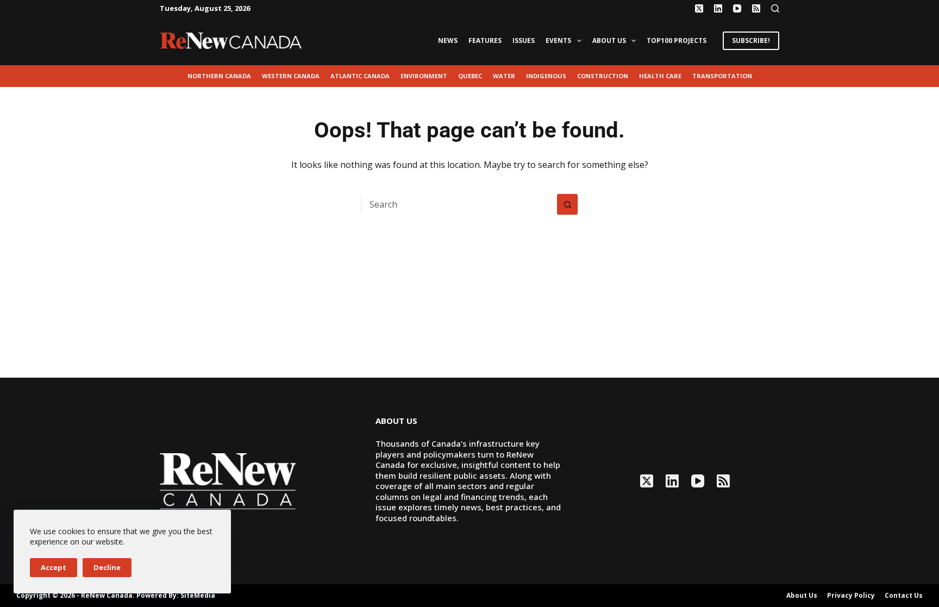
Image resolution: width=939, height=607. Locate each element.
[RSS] (756, 8)
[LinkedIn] (718, 8)
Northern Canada (219, 76)
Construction (602, 76)
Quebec (470, 76)
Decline (107, 567)
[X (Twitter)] (699, 8)
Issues (523, 40)
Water (504, 76)
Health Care (660, 76)
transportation (722, 76)
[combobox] (459, 204)
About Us (609, 40)
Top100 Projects (676, 40)
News (448, 40)
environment (423, 76)
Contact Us (904, 595)
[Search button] (567, 204)
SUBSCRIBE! (751, 40)
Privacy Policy (851, 595)
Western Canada (291, 76)
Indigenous (546, 76)
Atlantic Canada (360, 76)
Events (558, 40)
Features (485, 40)
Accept (53, 567)
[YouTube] (737, 8)
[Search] (775, 8)
